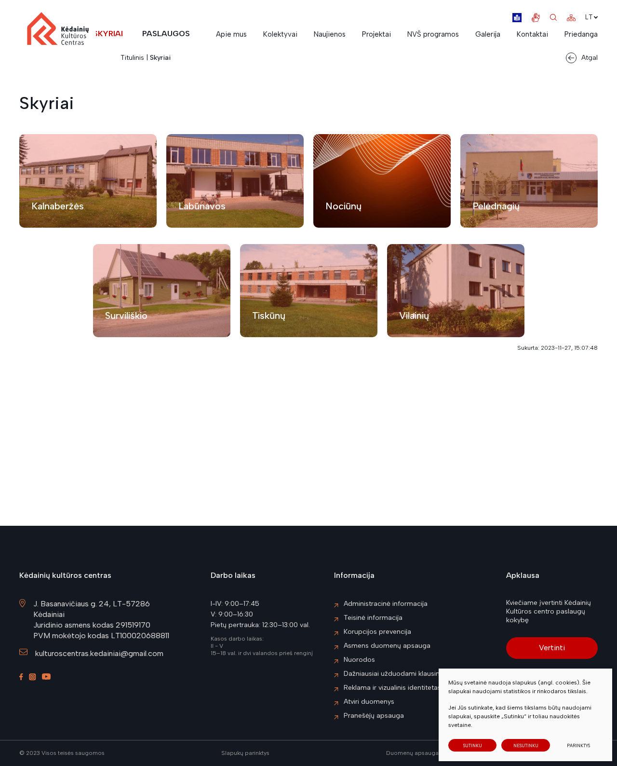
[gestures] (535, 17)
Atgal (589, 58)
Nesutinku (525, 745)
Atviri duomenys (369, 702)
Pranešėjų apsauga (374, 715)
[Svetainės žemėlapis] (571, 17)
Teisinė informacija (373, 618)
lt (588, 17)
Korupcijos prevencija (377, 632)
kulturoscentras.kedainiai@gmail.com (99, 653)
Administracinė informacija (386, 604)
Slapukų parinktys (245, 753)
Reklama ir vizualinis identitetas (392, 688)
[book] (517, 17)
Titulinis (132, 58)
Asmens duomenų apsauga (387, 646)
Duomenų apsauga (412, 753)
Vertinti (552, 647)
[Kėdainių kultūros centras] (57, 33)
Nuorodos (359, 660)
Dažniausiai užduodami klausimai (395, 674)
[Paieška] (553, 17)
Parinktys (578, 745)
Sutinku (472, 745)
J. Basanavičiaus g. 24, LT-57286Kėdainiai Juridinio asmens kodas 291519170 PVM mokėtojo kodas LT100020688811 (101, 619)
